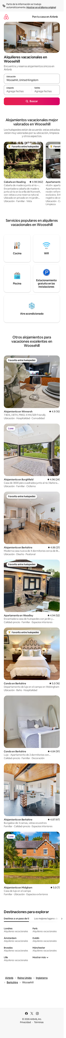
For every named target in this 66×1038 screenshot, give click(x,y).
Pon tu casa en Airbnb (45, 16)
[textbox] (17, 91)
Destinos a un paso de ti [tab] (16, 918)
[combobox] (31, 80)
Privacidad (25, 1022)
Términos (39, 1022)
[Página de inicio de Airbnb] (6, 17)
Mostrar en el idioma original (41, 7)
